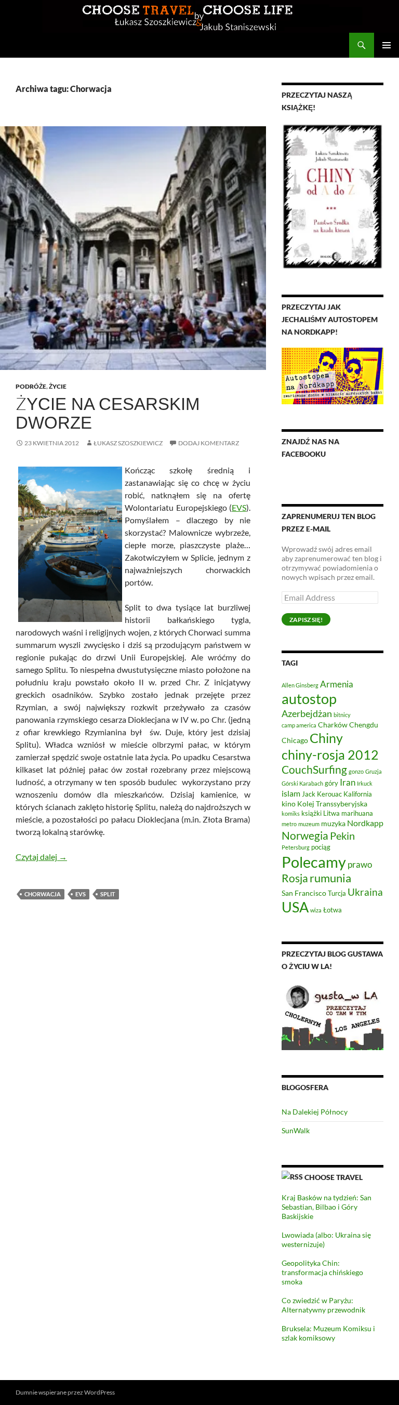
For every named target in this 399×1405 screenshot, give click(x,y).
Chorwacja (42, 894)
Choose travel (333, 1177)
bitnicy (342, 714)
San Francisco (304, 893)
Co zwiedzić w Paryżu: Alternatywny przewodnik (323, 1305)
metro (289, 823)
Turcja (337, 893)
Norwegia (305, 835)
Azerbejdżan (307, 713)
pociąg (320, 847)
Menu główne (386, 45)
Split (107, 894)
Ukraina (365, 892)
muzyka (333, 823)
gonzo (356, 771)
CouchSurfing (314, 769)
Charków (333, 724)
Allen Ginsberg (300, 685)
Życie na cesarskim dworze (108, 413)
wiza (316, 910)
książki (311, 813)
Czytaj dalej (41, 856)
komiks (291, 813)
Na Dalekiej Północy (315, 1111)
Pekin (342, 836)
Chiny (326, 738)
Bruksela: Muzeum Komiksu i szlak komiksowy (328, 1333)
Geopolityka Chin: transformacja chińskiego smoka (322, 1272)
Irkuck (365, 783)
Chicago (295, 740)
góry (331, 783)
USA (295, 907)
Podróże (31, 386)
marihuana (357, 813)
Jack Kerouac (322, 794)
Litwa (331, 813)
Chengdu (363, 724)
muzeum (309, 823)
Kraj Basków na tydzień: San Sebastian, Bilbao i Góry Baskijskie (326, 1207)
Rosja (295, 878)
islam (291, 793)
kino (289, 803)
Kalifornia (357, 794)
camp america (299, 725)
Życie (57, 386)
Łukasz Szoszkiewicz (128, 443)
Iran (347, 782)
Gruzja (373, 771)
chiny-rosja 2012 (330, 754)
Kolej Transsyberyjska (332, 803)
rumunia (330, 878)
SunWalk (296, 1130)
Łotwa (332, 910)
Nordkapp (365, 823)
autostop (309, 698)
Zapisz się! (306, 620)
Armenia (336, 684)
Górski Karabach (302, 783)
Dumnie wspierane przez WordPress (65, 1392)
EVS (239, 507)
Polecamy (314, 862)
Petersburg (296, 847)
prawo (360, 864)
